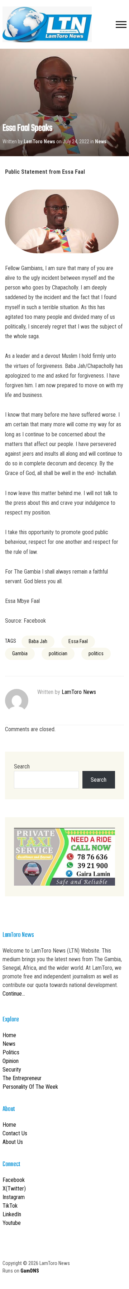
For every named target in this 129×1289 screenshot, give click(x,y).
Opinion (11, 1061)
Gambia (20, 653)
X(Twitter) (14, 1188)
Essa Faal (78, 641)
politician (58, 653)
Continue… (14, 993)
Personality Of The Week (30, 1086)
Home (9, 1035)
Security (12, 1069)
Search (22, 766)
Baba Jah (38, 641)
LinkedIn (12, 1214)
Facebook (14, 1180)
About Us (13, 1142)
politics (96, 653)
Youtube (12, 1222)
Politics (11, 1052)
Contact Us (15, 1133)
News (100, 141)
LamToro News (39, 141)
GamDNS (29, 1271)
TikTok (10, 1205)
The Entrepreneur (22, 1078)
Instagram (14, 1197)
